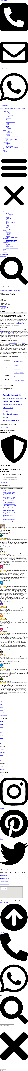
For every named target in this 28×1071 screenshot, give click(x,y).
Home (1, 286)
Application (6, 138)
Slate (7, 119)
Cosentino (8, 131)
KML (23, 343)
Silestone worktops (19, 323)
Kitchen (21, 361)
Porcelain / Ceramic (10, 122)
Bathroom (16, 361)
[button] (14, 181)
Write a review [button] (3, 531)
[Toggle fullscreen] (2, 1069)
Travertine (8, 128)
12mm (15, 380)
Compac (8, 134)
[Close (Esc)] (5, 1069)
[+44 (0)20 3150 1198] (14, 33)
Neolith (7, 124)
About (4, 148)
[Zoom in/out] (0, 1069)
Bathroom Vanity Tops (11, 139)
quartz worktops (13, 343)
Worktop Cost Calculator (12, 147)
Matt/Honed (16, 373)
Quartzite (8, 123)
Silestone (11, 114)
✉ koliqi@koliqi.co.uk (4, 881)
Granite (7, 116)
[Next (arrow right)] (2, 1070)
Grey (18, 369)
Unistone (11, 115)
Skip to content (3, 0)
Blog (4, 150)
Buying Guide (9, 146)
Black (15, 369)
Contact (5, 151)
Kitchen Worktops (10, 140)
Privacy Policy (2, 712)
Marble (7, 120)
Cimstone (8, 135)
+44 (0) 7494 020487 (4, 105)
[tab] (3, 313)
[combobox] (7, 1025)
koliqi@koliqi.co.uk (3, 68)
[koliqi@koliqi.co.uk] (14, 65)
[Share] (3, 1069)
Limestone (8, 118)
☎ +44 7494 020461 (4, 875)
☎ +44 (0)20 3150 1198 (4, 878)
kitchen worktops (12, 333)
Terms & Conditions (3, 715)
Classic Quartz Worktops (12, 136)
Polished (22, 373)
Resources (5, 142)
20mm (18, 380)
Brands (4, 130)
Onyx (7, 126)
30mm (22, 380)
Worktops (5, 111)
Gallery (7, 144)
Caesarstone (9, 132)
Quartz (7, 112)
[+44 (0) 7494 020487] (14, 102)
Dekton (7, 127)
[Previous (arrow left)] (0, 1070)
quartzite (2, 331)
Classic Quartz (2, 752)
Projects (8, 143)
